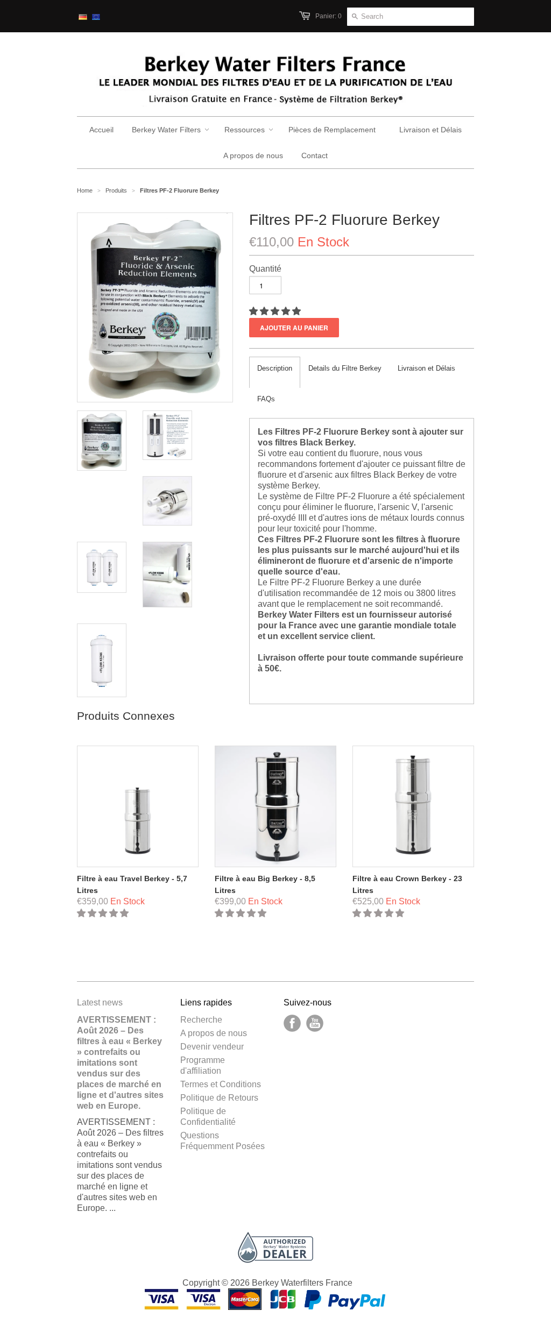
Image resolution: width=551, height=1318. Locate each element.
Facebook (292, 1023)
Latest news (100, 1002)
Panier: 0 (328, 16)
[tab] (274, 372)
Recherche (201, 1019)
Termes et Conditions (220, 1084)
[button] (276, 311)
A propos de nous (213, 1033)
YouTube (314, 1023)
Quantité (265, 268)
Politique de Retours (219, 1097)
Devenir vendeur (212, 1046)
